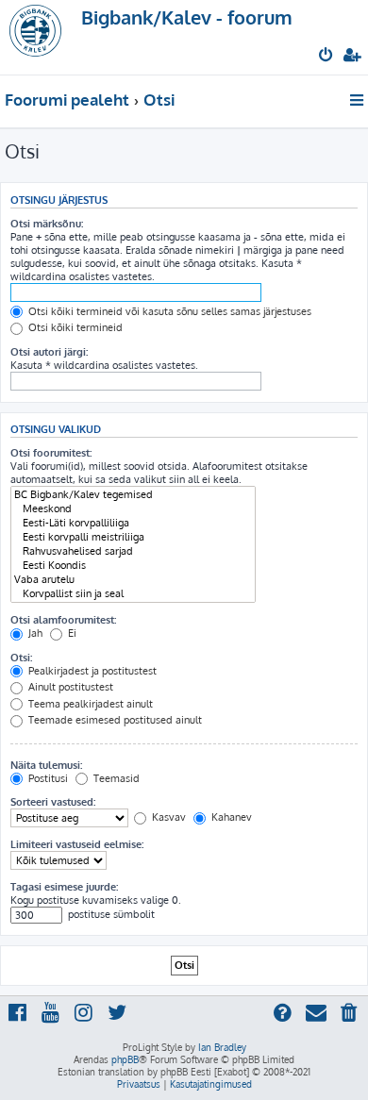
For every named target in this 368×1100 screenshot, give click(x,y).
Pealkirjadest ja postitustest (91, 670)
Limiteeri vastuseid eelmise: (76, 844)
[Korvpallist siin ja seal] (133, 594)
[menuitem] (327, 56)
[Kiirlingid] (358, 100)
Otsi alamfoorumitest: (63, 619)
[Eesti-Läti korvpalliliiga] (133, 523)
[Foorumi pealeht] (45, 37)
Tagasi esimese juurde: (64, 886)
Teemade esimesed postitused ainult (113, 719)
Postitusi (46, 778)
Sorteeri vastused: (52, 801)
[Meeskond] (133, 509)
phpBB (125, 1059)
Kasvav (167, 817)
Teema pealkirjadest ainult (89, 703)
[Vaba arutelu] (133, 580)
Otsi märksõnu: (46, 223)
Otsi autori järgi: (49, 351)
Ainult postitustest (69, 686)
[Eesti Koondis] (133, 565)
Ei (70, 633)
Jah (33, 633)
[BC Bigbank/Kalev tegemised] (133, 495)
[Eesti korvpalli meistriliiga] (133, 537)
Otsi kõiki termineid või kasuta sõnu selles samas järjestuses (168, 311)
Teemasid (115, 778)
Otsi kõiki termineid (74, 327)
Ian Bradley (222, 1047)
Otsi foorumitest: (51, 452)
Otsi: (21, 657)
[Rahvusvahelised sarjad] (133, 551)
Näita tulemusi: (46, 765)
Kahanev (230, 817)
